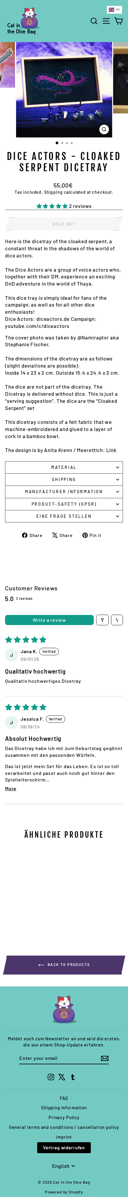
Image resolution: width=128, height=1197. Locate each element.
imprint (64, 1137)
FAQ (64, 1098)
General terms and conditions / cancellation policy (64, 1127)
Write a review (49, 620)
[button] (53, 206)
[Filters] (102, 620)
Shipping (53, 192)
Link (111, 450)
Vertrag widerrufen (64, 1147)
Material (64, 467)
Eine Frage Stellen (63, 516)
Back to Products (68, 964)
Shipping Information (64, 1107)
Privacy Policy (64, 1117)
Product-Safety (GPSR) (64, 504)
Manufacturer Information (64, 491)
